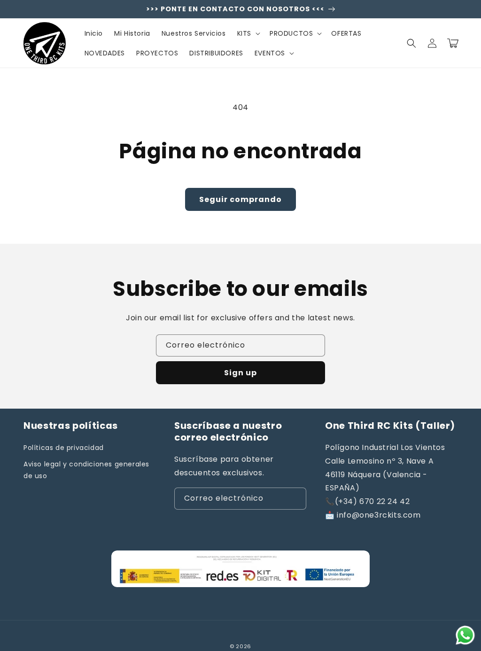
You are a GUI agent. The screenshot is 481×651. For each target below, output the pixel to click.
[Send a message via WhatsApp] (465, 635)
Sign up (240, 372)
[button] (248, 33)
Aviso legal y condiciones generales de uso (86, 469)
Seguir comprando (240, 199)
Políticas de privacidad (63, 447)
